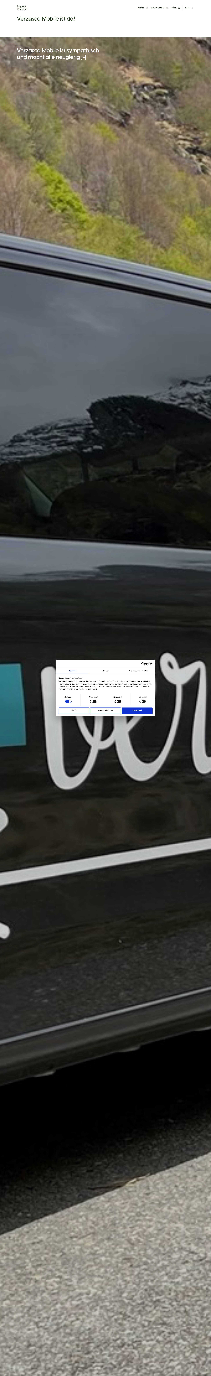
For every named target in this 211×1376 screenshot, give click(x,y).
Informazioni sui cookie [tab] (138, 671)
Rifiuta (73, 710)
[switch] (93, 701)
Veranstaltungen (157, 8)
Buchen (141, 8)
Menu (187, 8)
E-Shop (173, 8)
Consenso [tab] (72, 671)
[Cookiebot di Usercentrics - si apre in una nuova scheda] (143, 663)
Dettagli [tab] (106, 671)
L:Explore (22, 7)
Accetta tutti (137, 710)
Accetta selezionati (105, 710)
